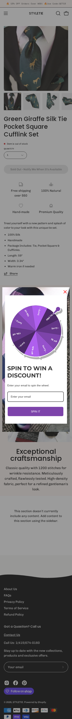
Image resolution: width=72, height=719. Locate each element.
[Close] (65, 291)
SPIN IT (35, 411)
